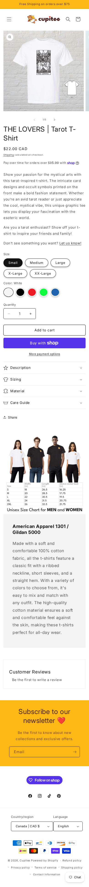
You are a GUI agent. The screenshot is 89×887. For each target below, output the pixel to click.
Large (60, 263)
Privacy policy (20, 867)
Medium (36, 263)
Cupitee (25, 860)
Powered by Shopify (44, 860)
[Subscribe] (75, 751)
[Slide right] (55, 120)
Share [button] (12, 417)
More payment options (44, 354)
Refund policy (72, 860)
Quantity (9, 304)
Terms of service (45, 867)
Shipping (8, 154)
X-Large (15, 273)
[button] (9, 19)
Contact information (46, 874)
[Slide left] (34, 120)
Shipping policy (72, 867)
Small (13, 263)
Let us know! (70, 243)
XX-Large (43, 273)
